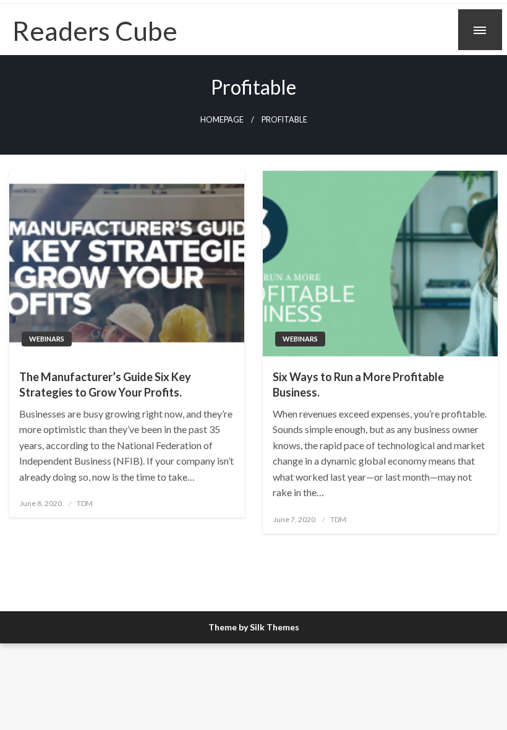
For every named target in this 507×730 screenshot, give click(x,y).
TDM (85, 503)
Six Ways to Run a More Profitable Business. (358, 384)
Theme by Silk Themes (253, 627)
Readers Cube (94, 30)
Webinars (46, 339)
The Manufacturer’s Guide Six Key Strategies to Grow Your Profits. (105, 384)
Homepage (222, 119)
